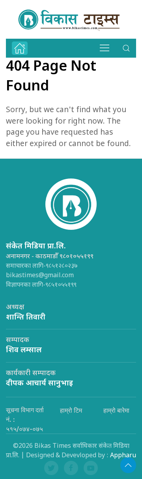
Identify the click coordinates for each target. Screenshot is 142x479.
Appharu (123, 456)
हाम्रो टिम (71, 410)
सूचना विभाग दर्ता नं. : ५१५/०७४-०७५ (25, 419)
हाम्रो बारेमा (116, 410)
